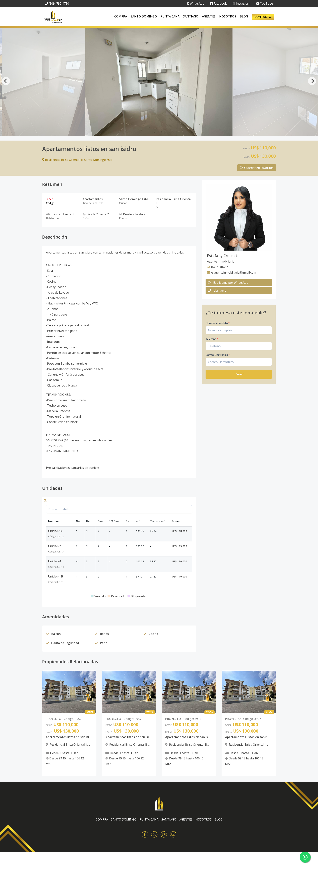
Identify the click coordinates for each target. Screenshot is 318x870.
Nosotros (227, 16)
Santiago (190, 16)
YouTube (266, 3)
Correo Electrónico (218, 355)
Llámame (220, 290)
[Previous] (6, 81)
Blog (244, 16)
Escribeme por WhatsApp (230, 283)
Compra (120, 16)
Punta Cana (170, 16)
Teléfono (212, 339)
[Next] (312, 81)
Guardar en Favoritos (258, 168)
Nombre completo (218, 323)
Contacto (263, 17)
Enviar (240, 374)
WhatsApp (196, 3)
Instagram (242, 3)
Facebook (220, 3)
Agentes (208, 16)
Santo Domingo (144, 16)
